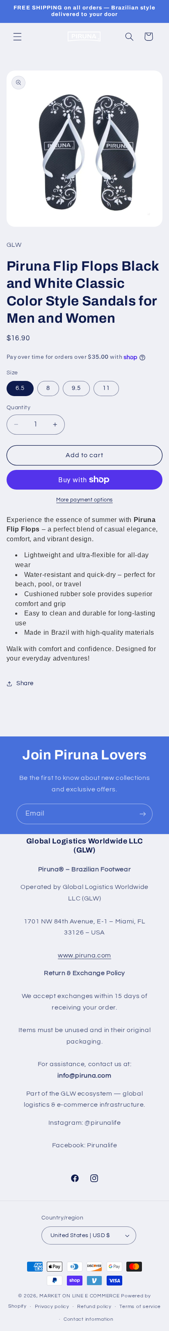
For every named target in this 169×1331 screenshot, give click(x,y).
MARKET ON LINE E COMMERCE (80, 1296)
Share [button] (25, 683)
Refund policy (94, 1306)
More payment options (84, 500)
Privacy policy (52, 1306)
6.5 (20, 388)
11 (106, 388)
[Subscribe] (142, 814)
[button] (17, 36)
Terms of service (140, 1306)
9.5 (76, 388)
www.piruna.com (84, 955)
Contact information (89, 1319)
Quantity (18, 407)
